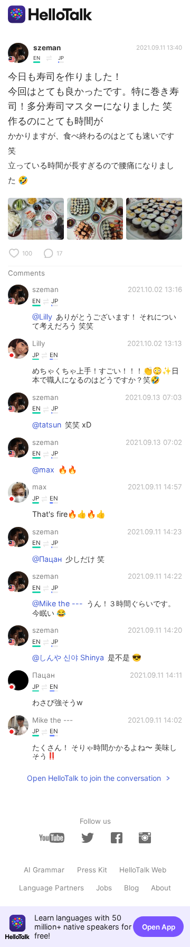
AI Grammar (44, 870)
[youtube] (51, 838)
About (161, 888)
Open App (158, 927)
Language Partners (51, 888)
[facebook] (116, 837)
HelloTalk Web (142, 870)
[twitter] (87, 838)
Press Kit (92, 870)
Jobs (104, 888)
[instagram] (144, 837)
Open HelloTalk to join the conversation (94, 777)
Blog (131, 888)
